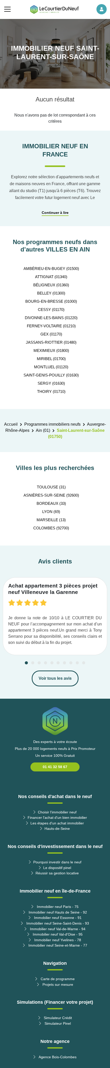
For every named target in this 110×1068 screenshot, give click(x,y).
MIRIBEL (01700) (51, 359)
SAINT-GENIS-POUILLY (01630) (51, 375)
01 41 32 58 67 (55, 767)
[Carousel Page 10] (83, 662)
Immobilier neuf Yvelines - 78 (57, 940)
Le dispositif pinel (57, 868)
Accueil (11, 424)
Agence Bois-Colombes (57, 1057)
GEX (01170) (51, 334)
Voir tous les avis (55, 678)
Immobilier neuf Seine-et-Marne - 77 (57, 945)
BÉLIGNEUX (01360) (51, 285)
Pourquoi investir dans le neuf (57, 862)
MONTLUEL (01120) (51, 367)
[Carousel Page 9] (77, 662)
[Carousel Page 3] (39, 662)
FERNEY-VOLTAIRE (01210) (51, 326)
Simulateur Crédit (57, 1018)
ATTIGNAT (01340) (51, 277)
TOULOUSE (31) (51, 487)
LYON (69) (51, 511)
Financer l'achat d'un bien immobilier (57, 817)
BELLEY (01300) (51, 293)
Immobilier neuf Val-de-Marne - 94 (57, 929)
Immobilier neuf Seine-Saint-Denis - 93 (57, 923)
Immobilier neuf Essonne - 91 (57, 918)
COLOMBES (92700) (51, 528)
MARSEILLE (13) (51, 520)
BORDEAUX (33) (51, 503)
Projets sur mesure (57, 984)
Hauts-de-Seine (57, 828)
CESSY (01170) (51, 309)
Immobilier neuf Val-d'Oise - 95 (57, 934)
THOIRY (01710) (51, 391)
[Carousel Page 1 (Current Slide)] (26, 662)
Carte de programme (57, 979)
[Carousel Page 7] (64, 662)
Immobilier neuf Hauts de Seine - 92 (57, 912)
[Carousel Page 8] (70, 662)
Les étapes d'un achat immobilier (57, 823)
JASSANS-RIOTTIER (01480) (51, 342)
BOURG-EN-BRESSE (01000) (51, 301)
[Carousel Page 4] (45, 662)
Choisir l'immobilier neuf (57, 812)
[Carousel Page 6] (58, 662)
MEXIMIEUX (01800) (51, 350)
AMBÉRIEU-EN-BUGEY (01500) (51, 268)
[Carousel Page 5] (51, 662)
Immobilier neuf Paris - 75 (57, 907)
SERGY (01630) (51, 383)
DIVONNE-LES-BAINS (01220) (51, 318)
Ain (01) (43, 430)
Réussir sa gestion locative (57, 873)
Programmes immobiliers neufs (52, 424)
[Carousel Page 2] (32, 662)
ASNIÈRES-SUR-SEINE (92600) (51, 495)
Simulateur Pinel (57, 1023)
